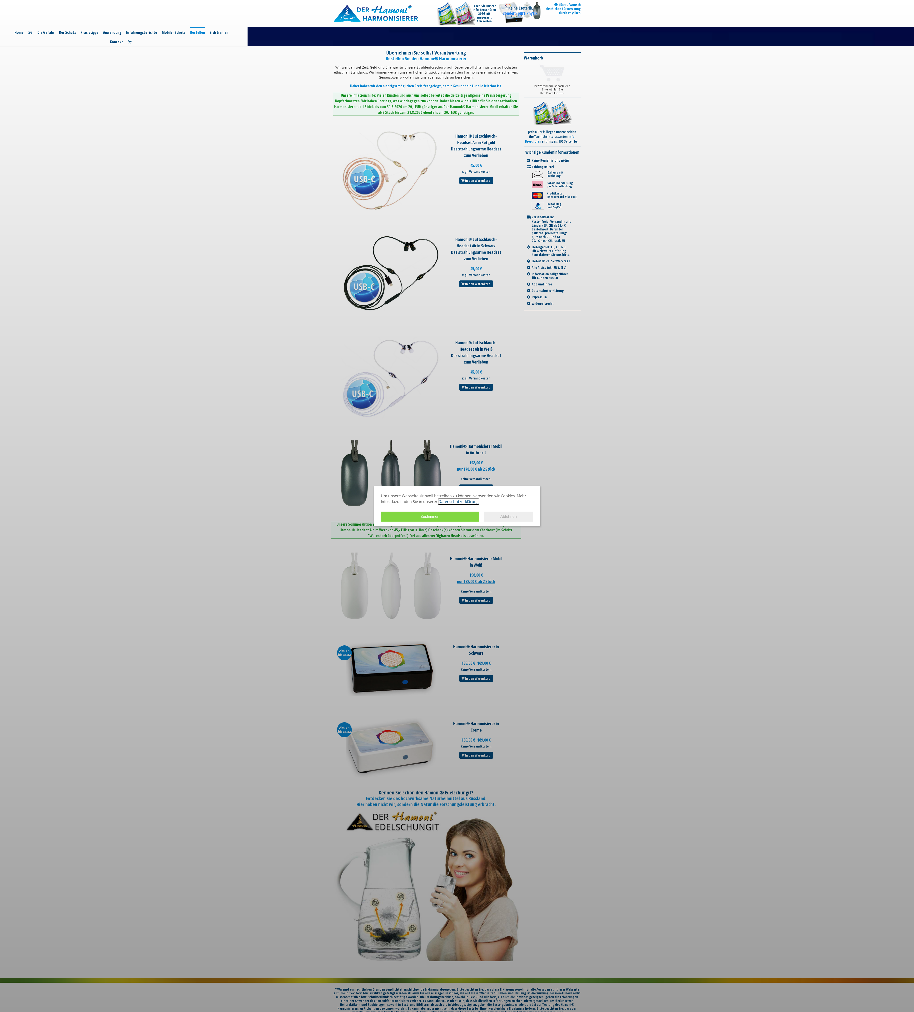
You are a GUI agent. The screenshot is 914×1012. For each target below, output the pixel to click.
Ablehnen (508, 516)
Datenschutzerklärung (458, 501)
